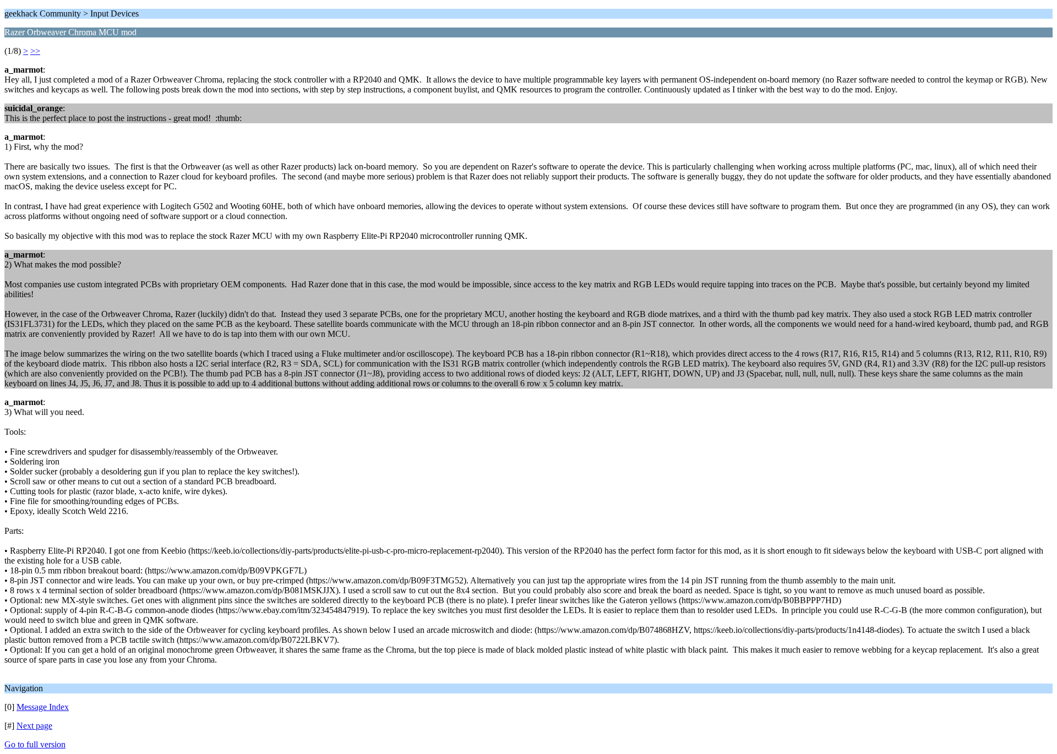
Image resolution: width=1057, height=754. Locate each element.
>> (35, 51)
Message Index (43, 707)
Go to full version (35, 744)
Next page (34, 725)
